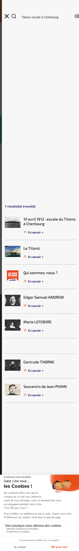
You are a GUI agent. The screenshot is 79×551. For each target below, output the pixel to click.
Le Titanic (31, 248)
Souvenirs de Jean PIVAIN (45, 386)
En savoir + (35, 232)
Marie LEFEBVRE (37, 321)
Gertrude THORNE (38, 362)
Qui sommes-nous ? (40, 272)
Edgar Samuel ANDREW (43, 297)
